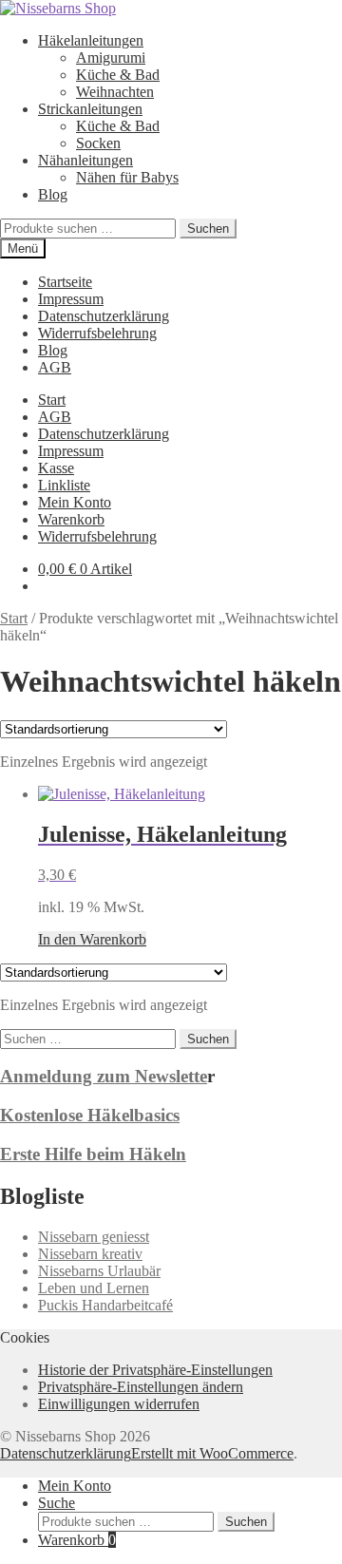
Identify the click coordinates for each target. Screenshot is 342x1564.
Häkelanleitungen (90, 40)
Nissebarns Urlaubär (99, 1271)
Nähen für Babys (127, 177)
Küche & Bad (118, 75)
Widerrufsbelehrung (97, 333)
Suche (56, 1503)
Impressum (71, 299)
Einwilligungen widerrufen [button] (119, 1404)
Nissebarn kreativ (90, 1254)
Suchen (208, 228)
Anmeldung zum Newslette (103, 1076)
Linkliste (64, 485)
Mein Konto (74, 502)
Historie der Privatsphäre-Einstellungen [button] (155, 1370)
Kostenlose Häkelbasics (90, 1115)
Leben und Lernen (93, 1288)
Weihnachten (115, 92)
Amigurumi (110, 57)
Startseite (65, 282)
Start (52, 399)
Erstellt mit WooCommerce (212, 1453)
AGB (54, 367)
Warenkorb (71, 519)
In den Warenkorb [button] (92, 939)
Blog (52, 194)
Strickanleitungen (90, 109)
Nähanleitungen (85, 160)
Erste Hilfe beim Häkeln (93, 1154)
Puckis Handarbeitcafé (105, 1305)
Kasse (56, 468)
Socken (98, 143)
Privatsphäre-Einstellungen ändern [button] (140, 1387)
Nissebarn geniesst (93, 1237)
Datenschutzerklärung (103, 316)
